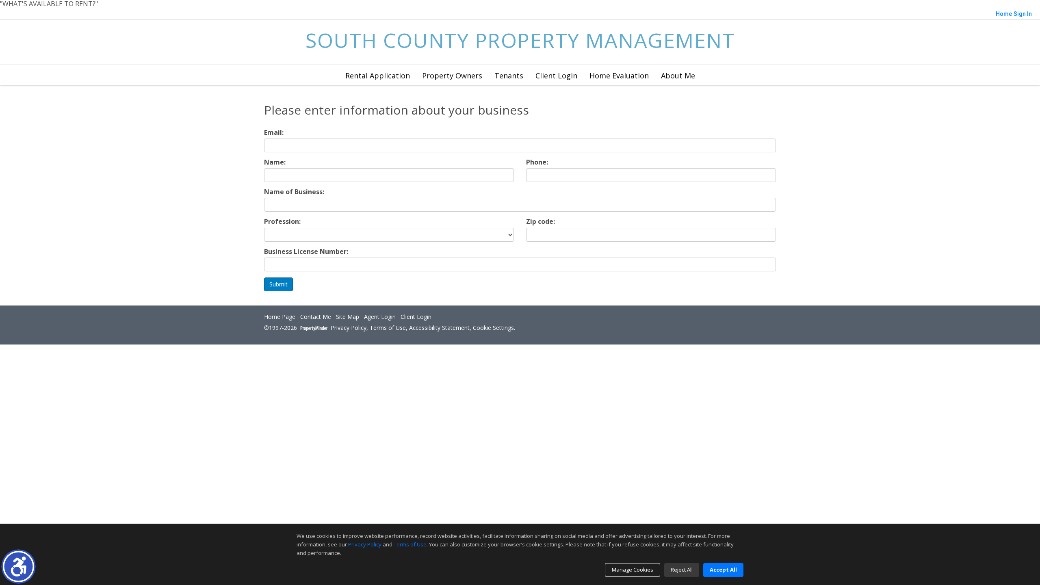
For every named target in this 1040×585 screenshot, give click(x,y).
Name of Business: (294, 192)
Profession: (282, 221)
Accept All (723, 569)
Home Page (279, 317)
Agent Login (380, 317)
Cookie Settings (493, 328)
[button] (18, 566)
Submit (278, 284)
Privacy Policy (348, 328)
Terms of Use (388, 328)
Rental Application (377, 75)
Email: (274, 132)
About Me (678, 75)
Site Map (347, 317)
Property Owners (452, 75)
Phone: (537, 162)
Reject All (682, 569)
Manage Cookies (632, 569)
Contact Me (315, 317)
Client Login (556, 75)
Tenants (508, 75)
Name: (275, 162)
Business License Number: (306, 252)
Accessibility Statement (439, 328)
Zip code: (540, 221)
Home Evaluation (619, 75)
